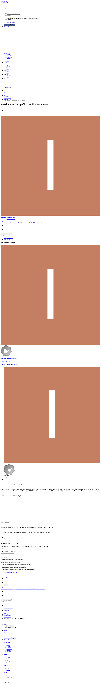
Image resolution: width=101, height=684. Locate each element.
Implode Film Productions (8, 217)
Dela (2, 221)
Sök (7, 65)
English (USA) (10, 626)
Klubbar (5, 70)
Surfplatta (6, 578)
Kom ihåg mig (10, 18)
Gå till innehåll (4, 1)
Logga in (9, 19)
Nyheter (8, 54)
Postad (5, 361)
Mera (8, 61)
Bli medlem (6, 26)
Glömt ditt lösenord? (11, 22)
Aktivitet (6, 74)
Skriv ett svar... (4, 557)
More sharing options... (6, 234)
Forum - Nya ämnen (8, 608)
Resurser (9, 59)
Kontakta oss (7, 629)
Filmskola (9, 55)
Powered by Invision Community (8, 633)
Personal (8, 66)
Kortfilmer (9, 58)
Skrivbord (6, 577)
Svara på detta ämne (8, 238)
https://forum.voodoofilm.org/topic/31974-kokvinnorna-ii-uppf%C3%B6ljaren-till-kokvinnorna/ (23, 222)
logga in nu (32, 546)
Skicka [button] (5, 585)
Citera (5, 538)
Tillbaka (8, 645)
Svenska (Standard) (11, 627)
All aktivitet (9, 75)
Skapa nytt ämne (7, 239)
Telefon (5, 579)
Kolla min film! (11, 219)
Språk (5, 624)
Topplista (9, 67)
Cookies (5, 630)
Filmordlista (9, 57)
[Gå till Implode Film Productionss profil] (50, 215)
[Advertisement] (50, 41)
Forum (5, 62)
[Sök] (1, 85)
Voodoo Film (7, 53)
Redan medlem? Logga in (10, 5)
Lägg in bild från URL (12, 572)
